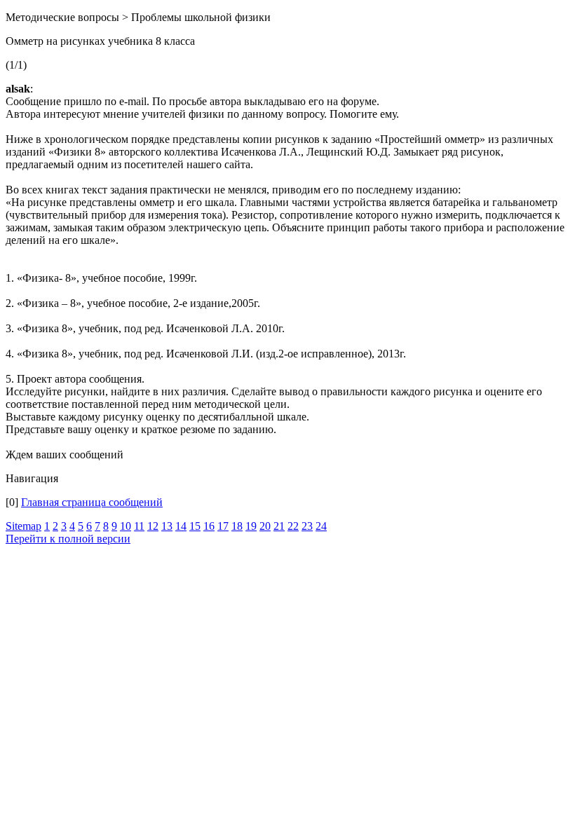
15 (195, 526)
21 (279, 526)
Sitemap (23, 526)
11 (139, 526)
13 (166, 526)
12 (152, 526)
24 (321, 526)
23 (307, 526)
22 (293, 526)
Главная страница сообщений (92, 502)
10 (125, 526)
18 (237, 526)
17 (223, 526)
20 (265, 526)
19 (251, 526)
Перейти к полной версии (68, 539)
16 (209, 526)
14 (181, 526)
